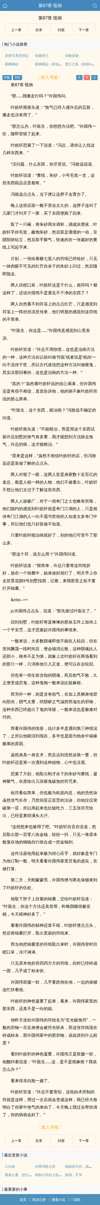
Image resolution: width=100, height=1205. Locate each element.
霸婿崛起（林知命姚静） (53, 64)
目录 (38, 29)
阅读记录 (39, 1199)
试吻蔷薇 (72, 55)
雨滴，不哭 (73, 1174)
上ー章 (16, 29)
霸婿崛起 (11, 64)
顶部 (77, 1199)
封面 (61, 29)
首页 (23, 1199)
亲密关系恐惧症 (17, 55)
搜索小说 (58, 1199)
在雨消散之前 (45, 1166)
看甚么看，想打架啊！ (22, 1174)
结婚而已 (42, 55)
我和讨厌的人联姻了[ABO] (55, 1174)
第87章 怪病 (50, 5)
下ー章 (84, 29)
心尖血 (10, 1166)
